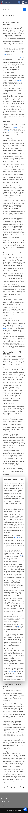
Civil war (19, 626)
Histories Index (5, 795)
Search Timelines (5, 801)
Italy (6, 558)
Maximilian (19, 80)
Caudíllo (5, 54)
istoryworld (7, 2)
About (2, 805)
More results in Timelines (8, 12)
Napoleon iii (18, 500)
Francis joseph (20, 555)
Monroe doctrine (18, 631)
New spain (15, 127)
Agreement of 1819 (8, 130)
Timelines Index (5, 798)
